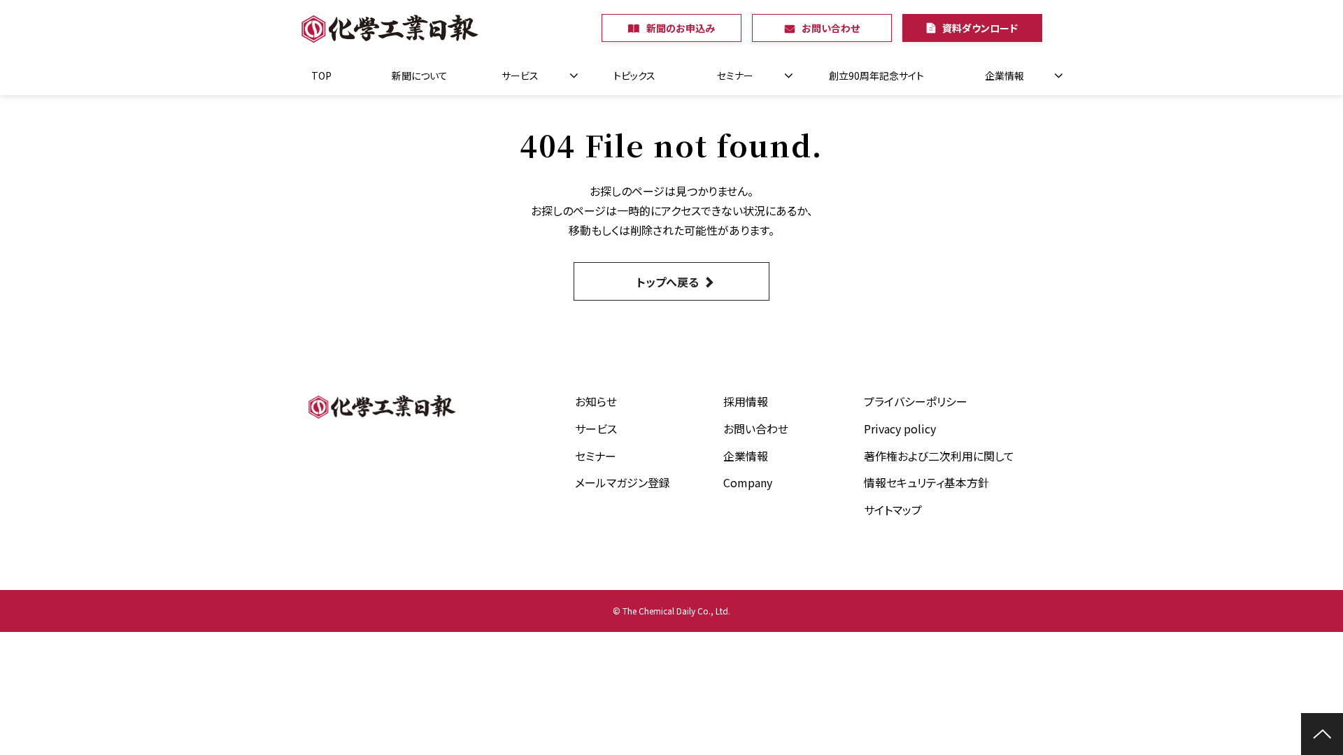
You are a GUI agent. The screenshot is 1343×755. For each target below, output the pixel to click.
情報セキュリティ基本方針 (926, 482)
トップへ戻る (668, 281)
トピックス (634, 75)
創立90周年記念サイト (876, 75)
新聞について (420, 75)
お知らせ (596, 401)
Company (747, 482)
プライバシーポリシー (915, 401)
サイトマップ (893, 509)
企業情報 (1004, 75)
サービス (520, 75)
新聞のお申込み (680, 28)
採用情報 (745, 401)
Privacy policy (900, 428)
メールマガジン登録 (622, 482)
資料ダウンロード (980, 28)
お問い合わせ (831, 28)
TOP (321, 75)
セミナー (735, 75)
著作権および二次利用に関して (939, 455)
